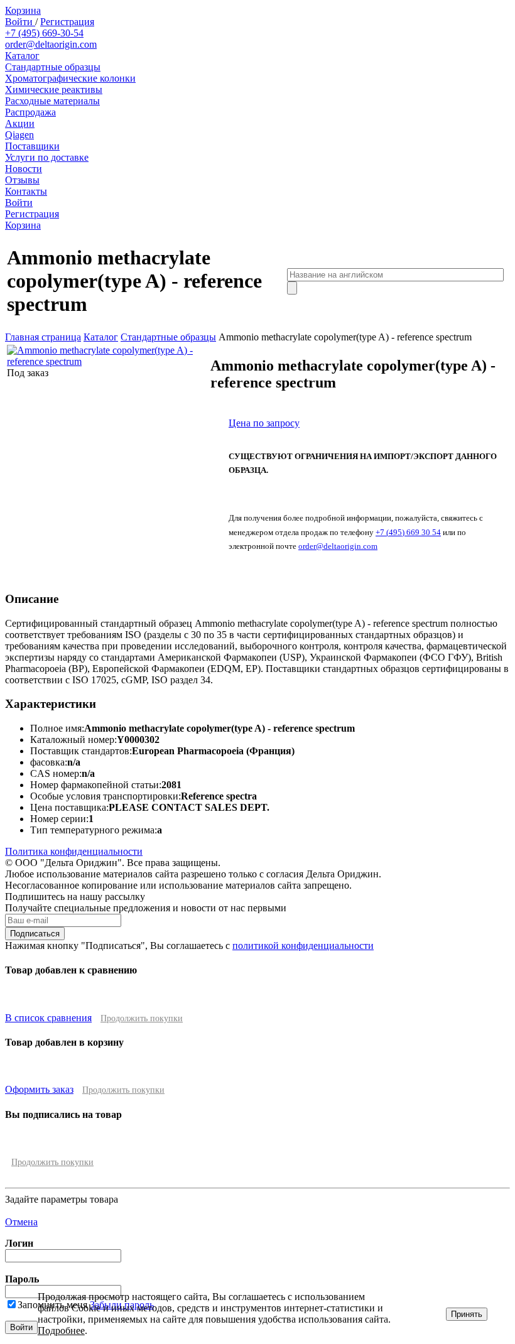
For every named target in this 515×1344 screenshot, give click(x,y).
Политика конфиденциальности (74, 851)
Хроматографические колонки (70, 78)
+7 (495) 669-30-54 (44, 33)
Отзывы (22, 180)
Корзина (23, 10)
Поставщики (32, 146)
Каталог (22, 55)
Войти (20, 21)
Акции (20, 123)
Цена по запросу (264, 423)
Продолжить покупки (141, 1018)
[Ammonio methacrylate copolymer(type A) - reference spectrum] (107, 361)
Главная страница (43, 337)
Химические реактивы (53, 89)
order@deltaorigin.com (51, 44)
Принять (466, 1314)
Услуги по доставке (47, 157)
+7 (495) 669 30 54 (408, 532)
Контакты (26, 191)
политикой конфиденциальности (303, 945)
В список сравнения (48, 1017)
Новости (23, 168)
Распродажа (30, 112)
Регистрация (67, 21)
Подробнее (61, 1330)
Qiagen (19, 134)
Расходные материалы (52, 100)
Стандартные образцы (52, 67)
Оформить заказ (39, 1089)
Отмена (21, 1222)
